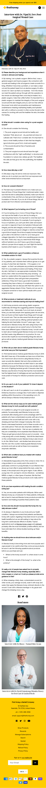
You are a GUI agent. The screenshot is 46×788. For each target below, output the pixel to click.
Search (23, 738)
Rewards (23, 731)
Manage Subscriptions (23, 734)
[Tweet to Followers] (23, 596)
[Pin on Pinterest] (27, 596)
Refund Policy (23, 748)
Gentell (23, 741)
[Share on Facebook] (19, 596)
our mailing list (27, 758)
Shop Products (23, 728)
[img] (17, 721)
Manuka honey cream (24, 524)
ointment (38, 524)
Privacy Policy (23, 751)
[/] (11, 7)
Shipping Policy (23, 744)
